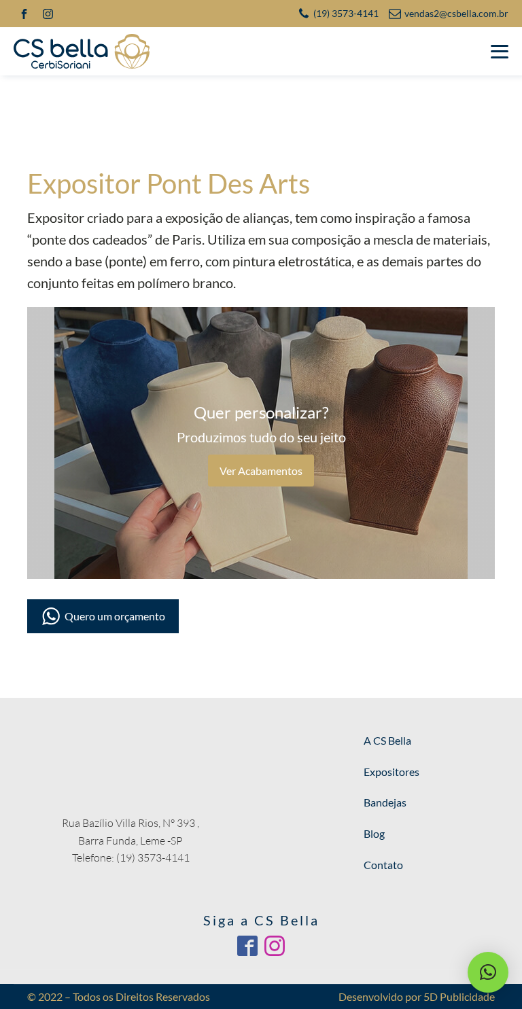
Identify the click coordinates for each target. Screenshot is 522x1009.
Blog (374, 833)
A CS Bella (387, 740)
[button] (488, 972)
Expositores (391, 771)
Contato (383, 864)
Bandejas (385, 802)
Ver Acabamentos (261, 470)
